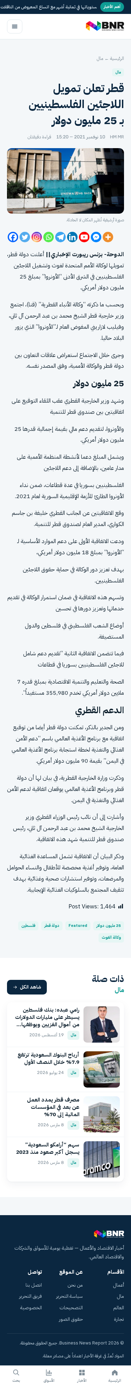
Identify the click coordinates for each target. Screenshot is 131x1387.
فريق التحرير (30, 1296)
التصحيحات (71, 1307)
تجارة (119, 1319)
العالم (118, 1307)
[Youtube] (84, 237)
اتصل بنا (34, 1285)
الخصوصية (31, 1307)
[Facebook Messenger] (96, 237)
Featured (77, 926)
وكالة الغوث (111, 937)
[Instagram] (36, 237)
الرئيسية (117, 58)
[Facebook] (13, 237)
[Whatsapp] (48, 237)
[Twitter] (25, 237)
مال (100, 58)
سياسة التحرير (69, 1296)
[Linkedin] (72, 237)
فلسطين (28, 926)
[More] (108, 237)
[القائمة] (14, 26)
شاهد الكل (30, 987)
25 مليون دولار (108, 926)
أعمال (118, 1285)
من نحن (75, 1285)
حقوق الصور (71, 1319)
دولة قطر (51, 926)
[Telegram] (60, 237)
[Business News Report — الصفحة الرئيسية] (104, 26)
